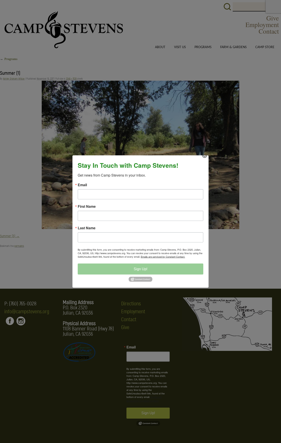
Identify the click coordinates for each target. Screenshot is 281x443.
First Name (87, 206)
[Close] (204, 159)
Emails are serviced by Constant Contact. (163, 256)
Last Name (86, 228)
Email (82, 184)
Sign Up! (140, 269)
